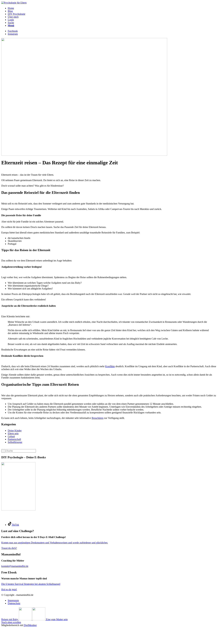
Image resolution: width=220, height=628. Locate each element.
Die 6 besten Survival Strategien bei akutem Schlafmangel (30, 584)
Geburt (11, 436)
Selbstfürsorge (15, 442)
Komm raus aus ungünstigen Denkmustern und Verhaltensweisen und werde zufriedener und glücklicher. (54, 542)
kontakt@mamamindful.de (14, 566)
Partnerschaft (14, 439)
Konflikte (110, 366)
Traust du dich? (9, 548)
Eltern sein (13, 433)
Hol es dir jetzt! (9, 589)
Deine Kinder (15, 430)
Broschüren (97, 418)
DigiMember (30, 625)
